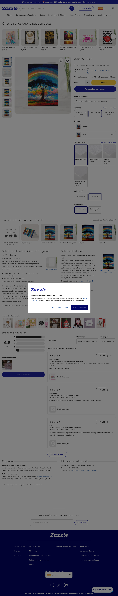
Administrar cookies (60, 307)
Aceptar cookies (79, 307)
